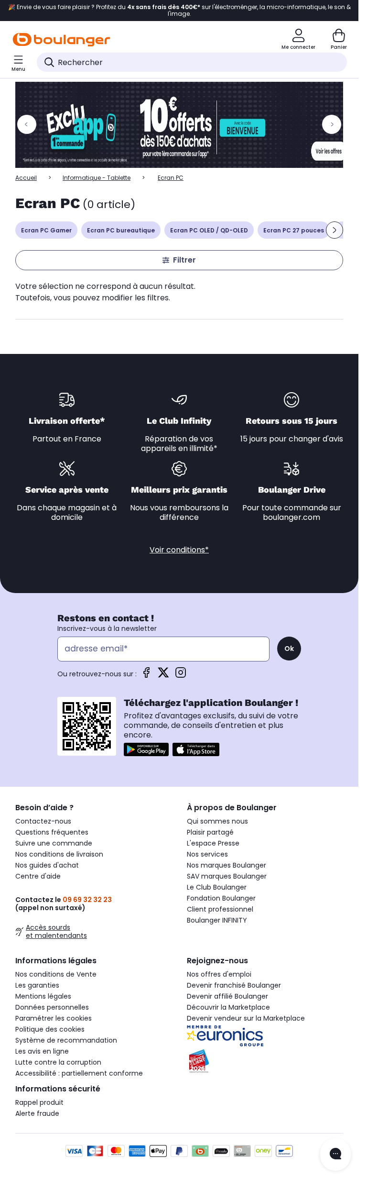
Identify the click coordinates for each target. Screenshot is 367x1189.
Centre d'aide (38, 876)
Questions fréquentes (51, 832)
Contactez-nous (43, 821)
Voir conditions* (179, 549)
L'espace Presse (213, 843)
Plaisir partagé (210, 832)
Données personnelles (52, 1007)
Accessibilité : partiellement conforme (79, 1073)
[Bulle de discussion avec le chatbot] (335, 1154)
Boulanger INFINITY (217, 920)
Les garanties (37, 985)
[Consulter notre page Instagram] (180, 675)
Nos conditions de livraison (59, 854)
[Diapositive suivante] (334, 230)
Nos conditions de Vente (56, 974)
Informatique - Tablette (96, 178)
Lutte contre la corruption (58, 1062)
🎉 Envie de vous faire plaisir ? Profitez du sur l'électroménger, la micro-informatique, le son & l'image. (179, 10)
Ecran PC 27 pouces (293, 230)
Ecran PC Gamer (46, 230)
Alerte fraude (37, 1113)
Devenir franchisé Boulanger (234, 985)
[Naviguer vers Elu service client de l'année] (265, 1061)
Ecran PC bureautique (121, 230)
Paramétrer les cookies (53, 1018)
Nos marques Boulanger (226, 865)
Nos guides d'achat (47, 865)
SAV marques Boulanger (227, 876)
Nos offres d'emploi (219, 974)
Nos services (207, 854)
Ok (289, 648)
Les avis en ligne (42, 1051)
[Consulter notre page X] (163, 675)
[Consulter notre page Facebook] (146, 675)
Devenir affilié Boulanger (227, 996)
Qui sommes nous (217, 821)
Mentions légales (43, 996)
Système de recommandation (66, 1040)
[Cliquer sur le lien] (183, 125)
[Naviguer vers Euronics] (265, 1035)
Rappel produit (39, 1102)
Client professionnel (220, 909)
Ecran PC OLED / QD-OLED (209, 230)
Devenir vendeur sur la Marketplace (246, 1018)
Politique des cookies (50, 1029)
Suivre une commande (53, 843)
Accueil (26, 178)
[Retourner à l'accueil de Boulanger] (61, 39)
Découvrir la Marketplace (228, 1007)
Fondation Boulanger (221, 898)
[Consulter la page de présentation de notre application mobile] (146, 749)
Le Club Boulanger (217, 887)
